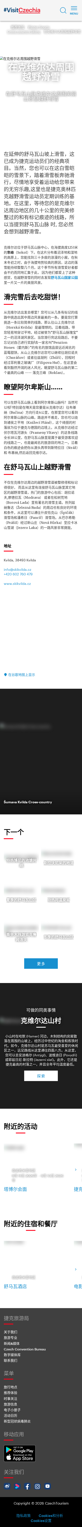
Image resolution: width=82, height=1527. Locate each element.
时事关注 (10, 1398)
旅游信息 (10, 1404)
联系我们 (10, 1360)
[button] (63, 10)
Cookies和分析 (51, 1515)
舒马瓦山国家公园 (64, 277)
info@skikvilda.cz (17, 569)
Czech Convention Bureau (25, 1349)
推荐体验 (17, 27)
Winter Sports (39, 27)
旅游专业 (10, 1338)
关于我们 (10, 1332)
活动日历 (10, 1415)
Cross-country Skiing (23, 32)
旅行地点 (10, 1387)
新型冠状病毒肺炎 (17, 1421)
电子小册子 (12, 1410)
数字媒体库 (12, 1355)
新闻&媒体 (12, 1343)
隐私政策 (23, 1515)
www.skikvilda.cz (17, 583)
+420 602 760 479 (18, 574)
